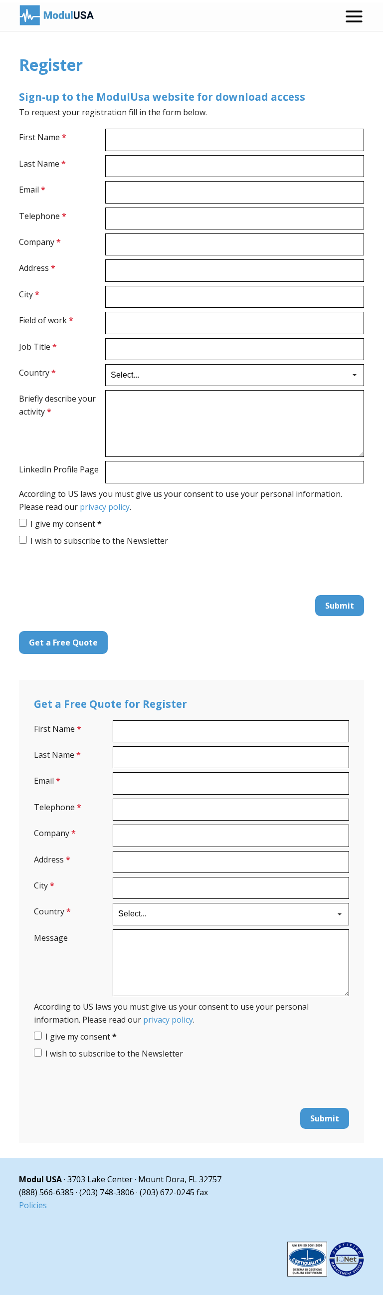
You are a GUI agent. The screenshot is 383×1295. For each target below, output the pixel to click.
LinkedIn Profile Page (59, 469)
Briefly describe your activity (57, 405)
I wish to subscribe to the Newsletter (99, 540)
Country (37, 372)
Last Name (42, 163)
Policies (33, 1205)
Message (51, 937)
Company (40, 241)
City (29, 294)
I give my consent (66, 523)
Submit (339, 605)
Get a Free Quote (63, 642)
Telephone (42, 216)
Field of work (46, 320)
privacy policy (105, 506)
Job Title (38, 346)
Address (37, 267)
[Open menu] (354, 16)
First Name (42, 137)
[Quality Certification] (325, 1273)
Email (32, 189)
